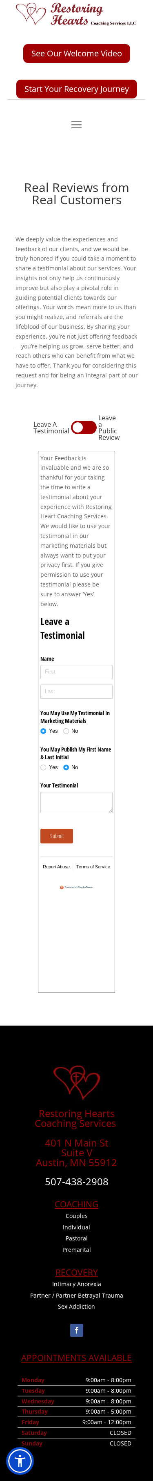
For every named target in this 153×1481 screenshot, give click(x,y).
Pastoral (77, 1238)
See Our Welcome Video (76, 53)
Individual (76, 1227)
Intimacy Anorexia (76, 1284)
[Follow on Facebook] (76, 1330)
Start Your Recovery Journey (76, 88)
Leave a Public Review (109, 427)
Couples (77, 1216)
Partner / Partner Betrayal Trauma (76, 1295)
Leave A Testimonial (51, 427)
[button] (20, 1461)
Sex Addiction (76, 1306)
